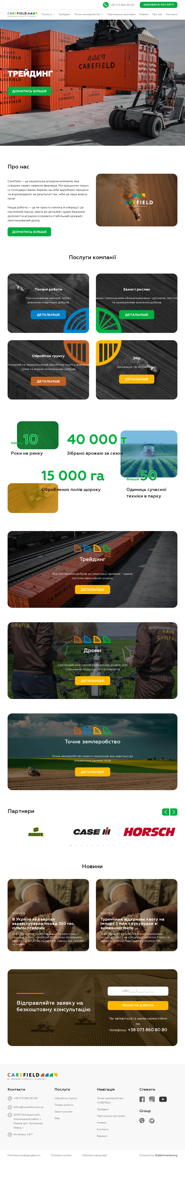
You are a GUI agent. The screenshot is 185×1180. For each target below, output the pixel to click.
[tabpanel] (36, 836)
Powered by (158, 1155)
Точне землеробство (87, 14)
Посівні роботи (64, 1105)
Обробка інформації (94, 1155)
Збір (57, 1118)
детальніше (48, 315)
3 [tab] (81, 845)
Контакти (171, 14)
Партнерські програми (121, 14)
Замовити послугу (158, 5)
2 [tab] (76, 845)
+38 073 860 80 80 (122, 5)
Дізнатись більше (29, 91)
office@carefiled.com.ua (28, 1107)
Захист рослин (63, 1111)
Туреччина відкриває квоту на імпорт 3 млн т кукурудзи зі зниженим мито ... (132, 923)
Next (173, 812)
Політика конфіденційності (24, 1155)
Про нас (157, 14)
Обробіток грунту (66, 1098)
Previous (165, 812)
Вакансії (102, 1136)
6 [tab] (98, 845)
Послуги (47, 14)
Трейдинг (64, 14)
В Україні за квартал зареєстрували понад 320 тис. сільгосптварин (43, 923)
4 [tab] (87, 845)
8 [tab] (109, 845)
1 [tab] (71, 845)
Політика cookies (61, 1155)
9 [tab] (114, 845)
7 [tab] (103, 845)
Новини (144, 14)
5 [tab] (92, 845)
